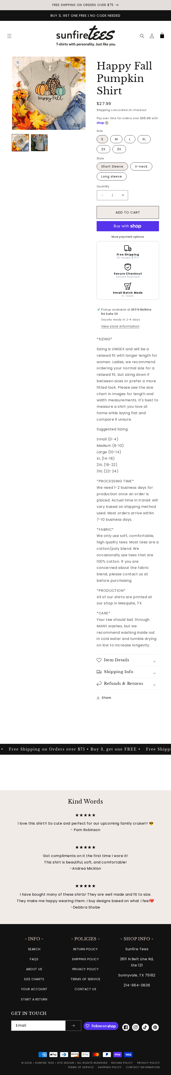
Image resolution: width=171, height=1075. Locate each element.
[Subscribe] (73, 1026)
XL (144, 139)
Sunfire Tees (44, 1063)
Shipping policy (110, 1067)
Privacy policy (148, 1063)
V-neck (141, 166)
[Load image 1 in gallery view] (20, 142)
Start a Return (34, 999)
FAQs (34, 959)
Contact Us (85, 989)
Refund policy (122, 1063)
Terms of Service (85, 979)
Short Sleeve (112, 166)
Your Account (34, 989)
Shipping (103, 110)
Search (34, 949)
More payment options (128, 237)
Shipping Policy (85, 959)
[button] (9, 36)
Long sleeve (111, 176)
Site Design (65, 1063)
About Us (34, 969)
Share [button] (106, 697)
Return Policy (85, 949)
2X (103, 149)
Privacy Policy (85, 969)
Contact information (143, 1067)
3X (119, 149)
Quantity (103, 186)
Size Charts (34, 979)
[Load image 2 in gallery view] (39, 142)
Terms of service (81, 1067)
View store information (120, 326)
